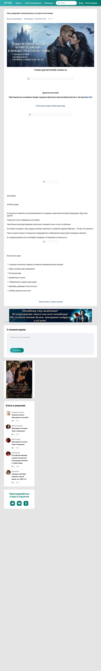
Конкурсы (48, 3)
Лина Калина (17, 19)
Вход (81, 3)
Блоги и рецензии (33, 3)
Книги (18, 3)
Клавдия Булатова (18, 412)
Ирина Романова (17, 426)
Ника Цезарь (16, 453)
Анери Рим (15, 471)
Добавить (17, 350)
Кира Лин (88, 97)
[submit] (59, 3)
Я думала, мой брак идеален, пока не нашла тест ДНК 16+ (19, 476)
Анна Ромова (16, 439)
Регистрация (91, 3)
